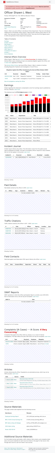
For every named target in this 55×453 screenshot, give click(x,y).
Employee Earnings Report (12, 416)
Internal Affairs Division (12, 65)
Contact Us (19, 449)
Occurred (18, 155)
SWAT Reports (8, 49)
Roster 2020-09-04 (10, 429)
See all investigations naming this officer (14, 81)
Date (17, 226)
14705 (6, 78)
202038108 (8, 157)
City (40, 264)
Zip (49, 264)
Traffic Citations (9, 46)
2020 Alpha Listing (10, 426)
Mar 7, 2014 (10, 383)
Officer (10, 190)
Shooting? (39, 155)
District (29, 155)
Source (16, 376)
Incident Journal (8, 42)
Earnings (6, 41)
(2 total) (47, 343)
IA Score (21, 59)
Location (43, 226)
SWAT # (8, 299)
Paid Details (7, 44)
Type (16, 190)
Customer (22, 190)
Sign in (23, 449)
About (5, 448)
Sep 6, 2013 (10, 387)
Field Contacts (8, 47)
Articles (6, 52)
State (44, 264)
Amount (50, 226)
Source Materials (8, 54)
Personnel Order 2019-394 (26, 379)
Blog (15, 449)
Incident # (8, 155)
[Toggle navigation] (50, 2)
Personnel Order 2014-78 (26, 382)
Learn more (17, 89)
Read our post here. (44, 6)
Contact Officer (19, 264)
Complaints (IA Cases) (10, 50)
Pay (48, 190)
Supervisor (28, 264)
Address (30, 190)
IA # (7, 339)
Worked (43, 190)
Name (11, 115)
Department (22, 115)
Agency (37, 226)
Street (35, 264)
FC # (7, 264)
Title (35, 115)
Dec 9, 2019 (10, 379)
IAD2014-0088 (8, 76)
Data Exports (19, 448)
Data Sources (13, 448)
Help (9, 448)
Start (36, 190)
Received (26, 339)
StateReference (30, 8)
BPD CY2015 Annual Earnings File (13, 419)
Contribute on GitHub (8, 449)
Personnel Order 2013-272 (26, 386)
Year (7, 115)
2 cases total (7, 62)
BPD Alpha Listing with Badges (13, 423)
